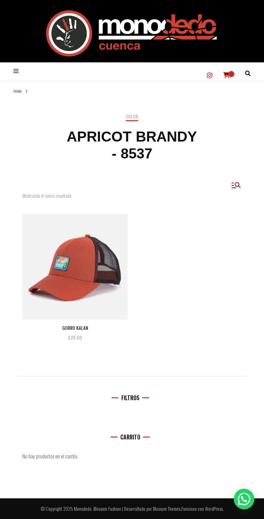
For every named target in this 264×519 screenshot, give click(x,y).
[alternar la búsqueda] (248, 73)
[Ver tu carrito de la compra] (226, 75)
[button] (244, 499)
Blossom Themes (166, 508)
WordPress (214, 508)
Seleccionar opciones (75, 260)
